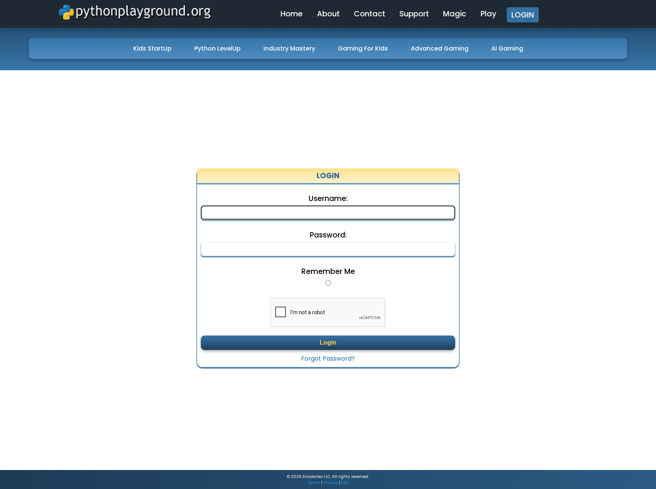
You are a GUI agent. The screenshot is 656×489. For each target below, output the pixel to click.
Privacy (330, 483)
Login (522, 14)
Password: (328, 235)
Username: (328, 199)
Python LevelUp (217, 48)
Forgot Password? (328, 358)
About (328, 13)
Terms (314, 483)
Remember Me (328, 272)
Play (489, 13)
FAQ (344, 483)
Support (414, 13)
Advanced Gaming (439, 48)
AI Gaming (507, 48)
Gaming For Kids (363, 48)
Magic (454, 13)
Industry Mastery (289, 48)
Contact (369, 13)
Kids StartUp (152, 48)
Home (292, 13)
